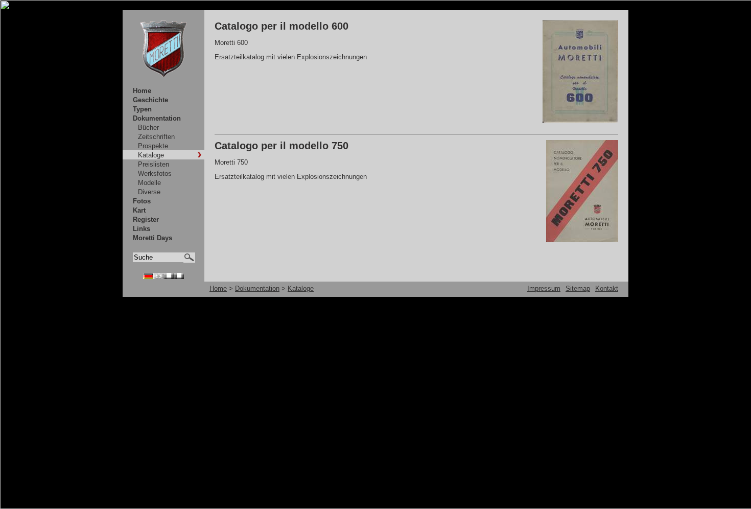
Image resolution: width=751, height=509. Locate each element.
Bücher (148, 127)
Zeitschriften (156, 137)
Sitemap (578, 288)
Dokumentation (157, 118)
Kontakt (606, 288)
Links (141, 229)
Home (142, 91)
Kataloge (151, 155)
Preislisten (153, 164)
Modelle (149, 183)
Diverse (149, 192)
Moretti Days (152, 238)
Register (146, 219)
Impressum (543, 288)
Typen (142, 109)
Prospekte (153, 146)
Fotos (142, 201)
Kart (139, 210)
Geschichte (150, 100)
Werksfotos (155, 173)
